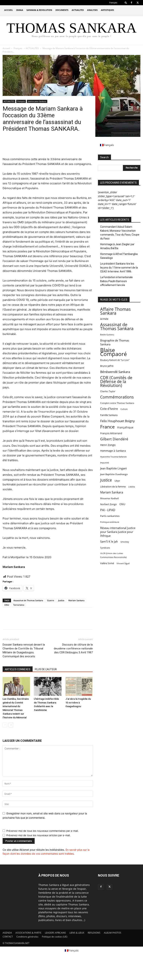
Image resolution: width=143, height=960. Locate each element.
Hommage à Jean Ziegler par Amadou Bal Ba (117, 246)
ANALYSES (92, 10)
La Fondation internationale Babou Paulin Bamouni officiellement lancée (116, 281)
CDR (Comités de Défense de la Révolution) (116, 381)
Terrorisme (18, 604)
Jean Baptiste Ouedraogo (114, 474)
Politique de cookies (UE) (54, 936)
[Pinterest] (23, 146)
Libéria (131, 486)
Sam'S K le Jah (109, 541)
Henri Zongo (107, 445)
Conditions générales (27, 936)
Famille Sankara (108, 415)
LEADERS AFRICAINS (55, 932)
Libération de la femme (113, 486)
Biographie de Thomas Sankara (114, 342)
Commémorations (117, 397)
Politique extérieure (109, 522)
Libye (117, 480)
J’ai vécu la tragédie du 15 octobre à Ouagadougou (78, 702)
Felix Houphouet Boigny (117, 421)
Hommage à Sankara (113, 450)
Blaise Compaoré (113, 352)
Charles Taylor (107, 391)
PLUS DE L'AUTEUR (46, 669)
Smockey (124, 541)
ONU (6, 604)
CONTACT (8, 936)
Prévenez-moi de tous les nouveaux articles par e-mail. (38, 835)
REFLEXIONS (94, 932)
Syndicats (105, 547)
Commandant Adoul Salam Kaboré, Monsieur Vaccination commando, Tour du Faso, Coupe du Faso (119, 232)
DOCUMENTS (61, 10)
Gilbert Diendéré (114, 439)
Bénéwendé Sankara (115, 372)
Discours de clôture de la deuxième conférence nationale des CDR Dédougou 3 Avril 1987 (73, 648)
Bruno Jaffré (106, 366)
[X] (137, 2)
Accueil (6, 48)
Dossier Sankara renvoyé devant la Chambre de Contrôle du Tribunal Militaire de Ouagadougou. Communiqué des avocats (24, 650)
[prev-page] (5, 725)
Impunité (104, 462)
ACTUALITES (78, 10)
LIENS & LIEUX (76, 932)
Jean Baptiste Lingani (113, 468)
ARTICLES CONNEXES (17, 669)
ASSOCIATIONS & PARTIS (28, 932)
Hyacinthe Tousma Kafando (113, 456)
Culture (124, 409)
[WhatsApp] (32, 146)
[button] (126, 2)
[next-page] (11, 725)
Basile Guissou (107, 334)
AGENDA (7, 932)
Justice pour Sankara (37, 101)
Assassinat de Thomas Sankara (28, 600)
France (107, 427)
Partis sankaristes (110, 516)
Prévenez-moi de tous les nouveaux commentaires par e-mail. (42, 830)
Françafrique (125, 427)
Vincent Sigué (123, 563)
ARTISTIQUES (107, 10)
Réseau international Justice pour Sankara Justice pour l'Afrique (117, 532)
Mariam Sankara (76, 600)
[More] (41, 146)
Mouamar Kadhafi (109, 498)
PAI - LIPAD (107, 510)
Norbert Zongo (108, 504)
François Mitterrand (111, 433)
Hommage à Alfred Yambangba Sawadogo (119, 255)
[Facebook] (131, 2)
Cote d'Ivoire (109, 409)
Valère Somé (107, 563)
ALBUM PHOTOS (112, 932)
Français (18, 48)
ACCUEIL (8, 10)
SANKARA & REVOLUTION (39, 10)
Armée (104, 319)
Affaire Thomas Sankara (115, 311)
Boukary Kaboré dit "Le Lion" (115, 360)
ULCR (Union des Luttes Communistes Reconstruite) (113, 555)
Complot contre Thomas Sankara (117, 402)
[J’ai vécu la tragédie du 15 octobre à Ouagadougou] (79, 686)
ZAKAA (19, 10)
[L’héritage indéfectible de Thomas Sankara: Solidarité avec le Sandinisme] (47, 686)
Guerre (50, 600)
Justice (61, 600)
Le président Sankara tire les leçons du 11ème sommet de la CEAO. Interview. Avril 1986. (119, 267)
